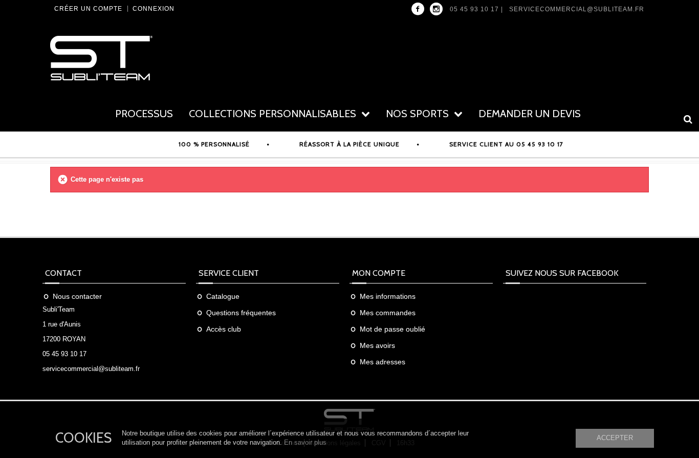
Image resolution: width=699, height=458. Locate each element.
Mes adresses (382, 362)
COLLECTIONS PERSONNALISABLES (272, 113)
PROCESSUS (144, 113)
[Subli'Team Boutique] (144, 58)
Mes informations (388, 296)
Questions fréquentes (241, 313)
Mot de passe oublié (392, 329)
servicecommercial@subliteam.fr (576, 9)
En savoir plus (305, 442)
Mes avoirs (377, 345)
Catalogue (222, 296)
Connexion (153, 8)
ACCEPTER (615, 438)
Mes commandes (388, 313)
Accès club (223, 329)
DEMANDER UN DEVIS (529, 113)
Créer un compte (88, 8)
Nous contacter (77, 296)
